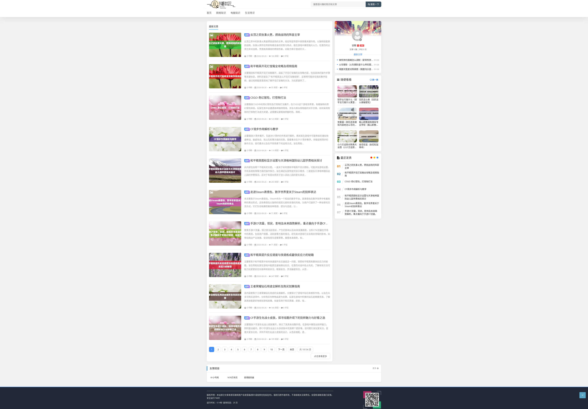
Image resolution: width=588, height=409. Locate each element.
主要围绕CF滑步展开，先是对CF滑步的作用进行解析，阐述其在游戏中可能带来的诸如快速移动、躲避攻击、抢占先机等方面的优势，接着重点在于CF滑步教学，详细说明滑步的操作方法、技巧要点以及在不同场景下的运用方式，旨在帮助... (286, 139)
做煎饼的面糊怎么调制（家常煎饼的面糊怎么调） (362, 59)
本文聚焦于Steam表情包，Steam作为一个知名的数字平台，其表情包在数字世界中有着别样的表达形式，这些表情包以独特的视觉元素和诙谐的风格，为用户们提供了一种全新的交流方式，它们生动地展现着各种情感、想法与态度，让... (287, 202)
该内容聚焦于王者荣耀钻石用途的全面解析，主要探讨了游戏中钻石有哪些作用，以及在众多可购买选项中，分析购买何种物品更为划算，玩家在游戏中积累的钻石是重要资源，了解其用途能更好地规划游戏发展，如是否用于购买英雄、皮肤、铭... (287, 296)
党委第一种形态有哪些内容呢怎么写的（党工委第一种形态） (347, 123)
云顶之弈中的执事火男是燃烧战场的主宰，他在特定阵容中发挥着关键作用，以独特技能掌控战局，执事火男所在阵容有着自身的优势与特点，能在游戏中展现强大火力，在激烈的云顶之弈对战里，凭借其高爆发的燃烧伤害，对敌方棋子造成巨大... (287, 45)
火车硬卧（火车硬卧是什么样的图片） (357, 64)
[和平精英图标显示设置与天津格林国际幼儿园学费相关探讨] (225, 170)
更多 (374, 368)
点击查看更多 (320, 356)
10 (271, 349)
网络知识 (221, 12)
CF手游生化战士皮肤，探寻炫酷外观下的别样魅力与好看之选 (285, 318)
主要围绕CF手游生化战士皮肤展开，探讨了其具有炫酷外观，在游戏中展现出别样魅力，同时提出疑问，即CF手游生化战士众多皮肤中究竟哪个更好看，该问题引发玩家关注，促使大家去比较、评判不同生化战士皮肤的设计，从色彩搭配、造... (286, 328)
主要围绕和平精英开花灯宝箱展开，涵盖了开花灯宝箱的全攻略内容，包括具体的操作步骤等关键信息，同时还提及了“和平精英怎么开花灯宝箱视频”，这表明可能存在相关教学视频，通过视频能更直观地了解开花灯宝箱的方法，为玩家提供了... (287, 76)
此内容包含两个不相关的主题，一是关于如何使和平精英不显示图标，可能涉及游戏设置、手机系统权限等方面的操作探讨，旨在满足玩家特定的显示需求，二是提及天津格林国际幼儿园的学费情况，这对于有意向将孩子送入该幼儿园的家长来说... (287, 171)
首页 (209, 12)
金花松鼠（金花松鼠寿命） (368, 146)
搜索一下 (374, 4)
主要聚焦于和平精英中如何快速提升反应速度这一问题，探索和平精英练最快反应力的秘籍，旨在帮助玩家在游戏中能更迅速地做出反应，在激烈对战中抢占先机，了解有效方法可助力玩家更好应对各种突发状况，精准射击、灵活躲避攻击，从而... (287, 265)
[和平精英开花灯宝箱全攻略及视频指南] (225, 76)
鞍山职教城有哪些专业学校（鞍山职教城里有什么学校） (368, 123)
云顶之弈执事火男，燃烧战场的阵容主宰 (272, 35)
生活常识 (250, 12)
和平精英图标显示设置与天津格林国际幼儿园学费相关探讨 (283, 160)
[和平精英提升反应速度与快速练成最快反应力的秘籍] (225, 265)
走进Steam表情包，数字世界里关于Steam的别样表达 (280, 192)
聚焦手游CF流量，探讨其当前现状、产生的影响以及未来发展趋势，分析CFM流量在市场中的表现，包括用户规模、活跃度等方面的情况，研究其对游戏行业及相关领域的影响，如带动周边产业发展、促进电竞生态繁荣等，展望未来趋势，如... (287, 234)
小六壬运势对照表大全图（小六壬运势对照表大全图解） (347, 146)
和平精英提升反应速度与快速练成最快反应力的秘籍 (279, 255)
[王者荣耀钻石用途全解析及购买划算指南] (225, 296)
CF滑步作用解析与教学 (261, 129)
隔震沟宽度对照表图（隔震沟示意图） (357, 69)
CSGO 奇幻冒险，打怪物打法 (265, 97)
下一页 (281, 349)
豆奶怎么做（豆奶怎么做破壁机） (368, 101)
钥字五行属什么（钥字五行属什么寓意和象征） (347, 101)
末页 (292, 349)
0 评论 (285, 56)
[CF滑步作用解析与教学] (225, 139)
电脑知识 (235, 12)
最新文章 (213, 26)
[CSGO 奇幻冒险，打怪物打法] (225, 108)
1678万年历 (232, 377)
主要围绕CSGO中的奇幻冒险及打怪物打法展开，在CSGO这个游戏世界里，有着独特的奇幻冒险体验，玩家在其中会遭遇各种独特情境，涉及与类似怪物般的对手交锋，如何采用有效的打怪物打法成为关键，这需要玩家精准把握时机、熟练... (287, 108)
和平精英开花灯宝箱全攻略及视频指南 (271, 66)
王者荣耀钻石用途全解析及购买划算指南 (272, 286)
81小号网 (215, 377)
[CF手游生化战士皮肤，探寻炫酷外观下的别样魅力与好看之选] (225, 328)
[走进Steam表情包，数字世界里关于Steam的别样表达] (225, 202)
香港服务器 (249, 377)
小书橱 (249, 56)
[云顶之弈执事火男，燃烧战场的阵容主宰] (225, 45)
